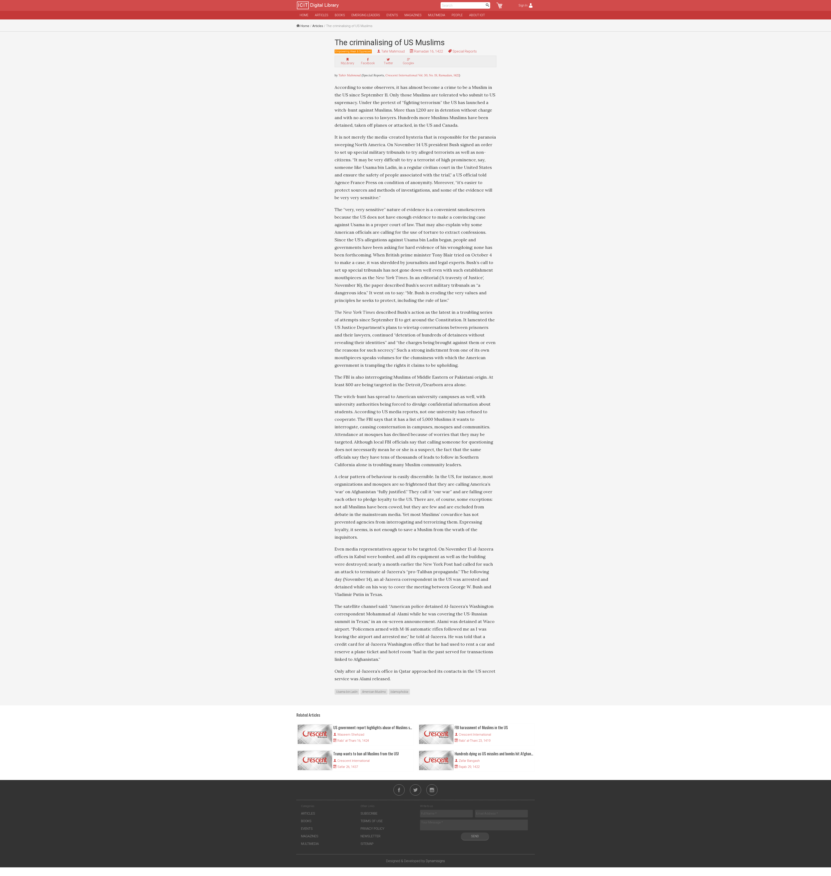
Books (340, 15)
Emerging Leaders (365, 15)
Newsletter (370, 836)
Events (392, 15)
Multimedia (436, 15)
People (457, 15)
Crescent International (475, 735)
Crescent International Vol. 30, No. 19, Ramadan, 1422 (422, 75)
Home (304, 15)
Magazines (413, 15)
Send (475, 836)
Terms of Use (372, 821)
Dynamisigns (435, 861)
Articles (321, 15)
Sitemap (367, 844)
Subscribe (369, 813)
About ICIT (477, 15)
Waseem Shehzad (350, 735)
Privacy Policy (372, 829)
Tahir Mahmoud (393, 51)
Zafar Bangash (469, 761)
